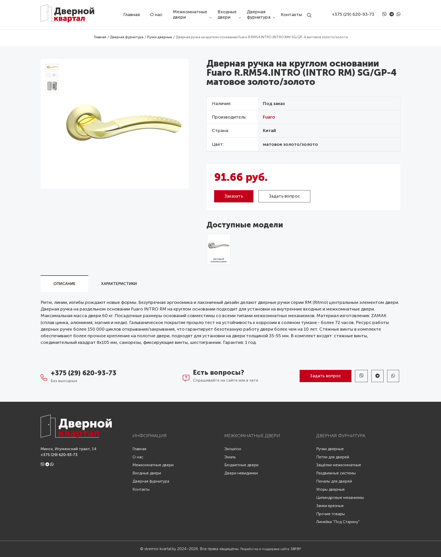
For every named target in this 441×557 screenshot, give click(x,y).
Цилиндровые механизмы (340, 498)
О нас (156, 14)
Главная (131, 14)
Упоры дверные (330, 489)
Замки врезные (330, 506)
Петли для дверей (332, 457)
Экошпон (232, 449)
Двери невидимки (241, 473)
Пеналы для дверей (334, 481)
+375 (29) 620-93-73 (353, 14)
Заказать (234, 196)
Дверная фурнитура (259, 14)
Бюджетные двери (241, 465)
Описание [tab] (64, 283)
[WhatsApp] (398, 14)
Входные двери (227, 14)
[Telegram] (392, 14)
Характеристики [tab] (119, 283)
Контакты (291, 14)
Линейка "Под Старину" (338, 522)
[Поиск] (310, 11)
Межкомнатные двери (190, 14)
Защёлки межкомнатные (338, 465)
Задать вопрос (284, 196)
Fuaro (269, 117)
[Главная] (71, 11)
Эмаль (230, 457)
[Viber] (385, 14)
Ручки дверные (330, 449)
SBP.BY (296, 549)
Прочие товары (330, 514)
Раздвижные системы (336, 473)
